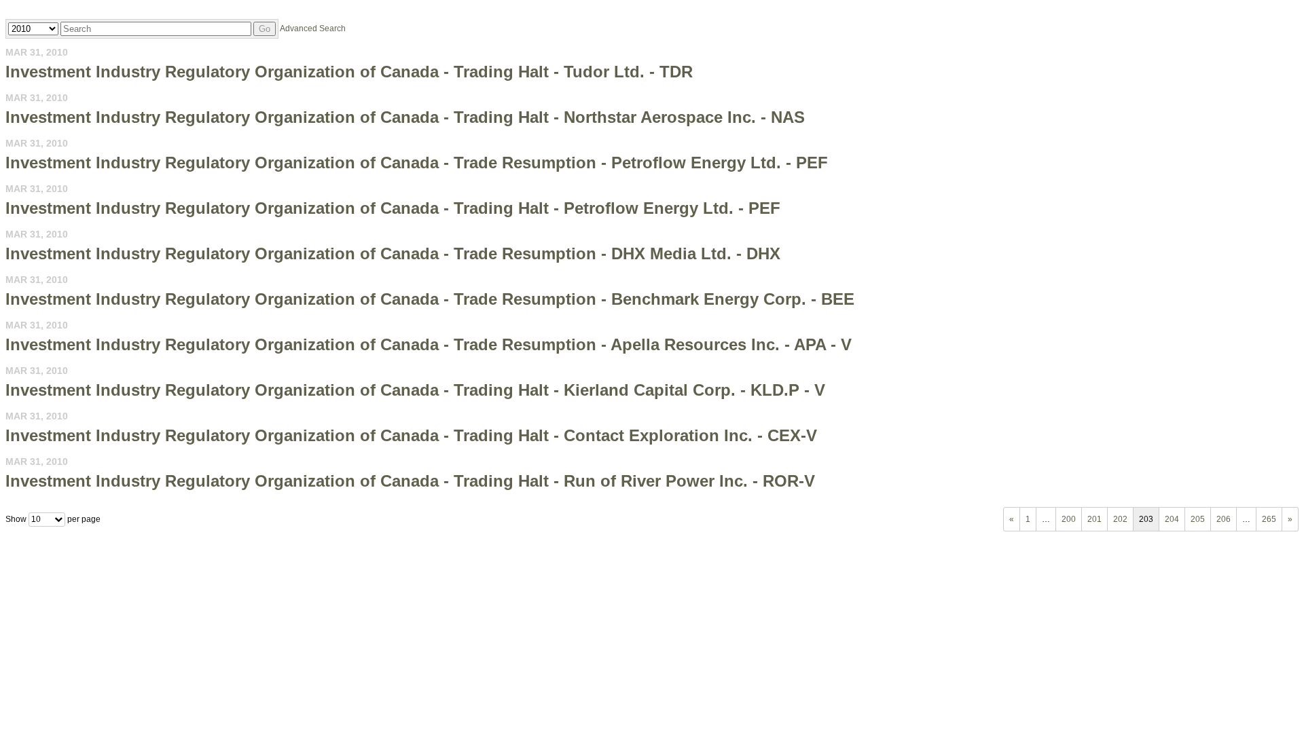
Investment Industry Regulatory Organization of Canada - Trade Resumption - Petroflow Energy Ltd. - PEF (416, 162)
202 (1120, 519)
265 (1269, 519)
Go (264, 29)
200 (1069, 519)
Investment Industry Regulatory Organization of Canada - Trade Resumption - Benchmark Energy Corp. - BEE (429, 299)
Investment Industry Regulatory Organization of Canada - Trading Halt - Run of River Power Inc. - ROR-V (410, 481)
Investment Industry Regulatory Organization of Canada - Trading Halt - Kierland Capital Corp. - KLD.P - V (415, 390)
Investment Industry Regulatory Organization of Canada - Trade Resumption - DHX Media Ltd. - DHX (392, 253)
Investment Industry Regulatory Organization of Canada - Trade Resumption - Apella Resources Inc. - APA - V (428, 344)
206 (1223, 519)
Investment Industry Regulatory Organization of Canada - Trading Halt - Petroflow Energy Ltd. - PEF (392, 208)
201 (1094, 519)
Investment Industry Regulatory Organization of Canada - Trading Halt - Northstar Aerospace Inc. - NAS (405, 117)
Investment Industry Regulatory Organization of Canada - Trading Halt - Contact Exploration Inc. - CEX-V (411, 435)
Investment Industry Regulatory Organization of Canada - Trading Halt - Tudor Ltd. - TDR (349, 71)
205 (1198, 519)
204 (1172, 519)
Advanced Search (313, 28)
